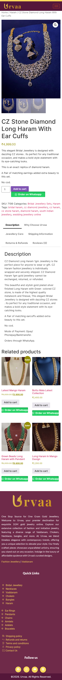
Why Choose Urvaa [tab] (35, 224)
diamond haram (29, 210)
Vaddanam (27, 561)
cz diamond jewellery (36, 207)
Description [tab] (12, 224)
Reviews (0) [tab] (40, 242)
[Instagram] (26, 669)
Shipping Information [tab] (40, 233)
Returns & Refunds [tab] (17, 242)
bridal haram (15, 207)
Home (5, 12)
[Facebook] (18, 669)
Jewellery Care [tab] (14, 233)
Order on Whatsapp (29, 194)
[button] (55, 25)
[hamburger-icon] (56, 6)
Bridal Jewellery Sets (39, 203)
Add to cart (19, 188)
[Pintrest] (43, 670)
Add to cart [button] (10, 402)
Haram (13, 12)
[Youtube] (35, 670)
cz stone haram (10, 210)
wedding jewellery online (27, 214)
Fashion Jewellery (11, 561)
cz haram (54, 207)
